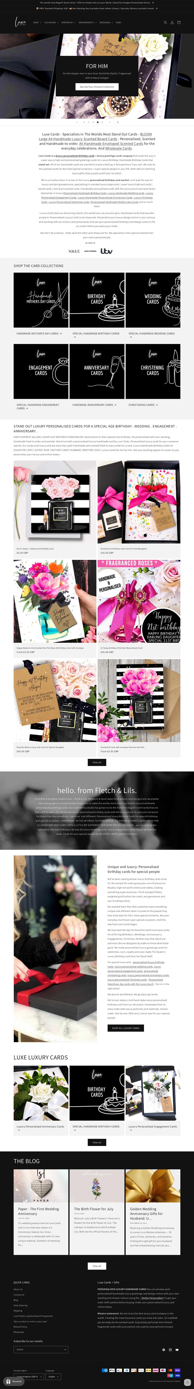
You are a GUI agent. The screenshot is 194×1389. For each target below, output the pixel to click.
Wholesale (19, 1332)
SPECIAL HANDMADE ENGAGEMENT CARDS (38, 406)
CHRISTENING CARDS (142, 405)
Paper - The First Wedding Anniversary (38, 1211)
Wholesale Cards (118, 148)
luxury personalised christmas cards (127, 979)
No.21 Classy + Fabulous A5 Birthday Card (35, 549)
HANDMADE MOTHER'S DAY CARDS (38, 333)
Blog (16, 1300)
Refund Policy (20, 1326)
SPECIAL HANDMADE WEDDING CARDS (152, 333)
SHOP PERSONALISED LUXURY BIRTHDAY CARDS (97, 83)
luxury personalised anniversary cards (148, 975)
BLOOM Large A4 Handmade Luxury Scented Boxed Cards (95, 136)
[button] (37, 22)
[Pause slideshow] (117, 122)
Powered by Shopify (173, 1381)
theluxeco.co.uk (160, 1381)
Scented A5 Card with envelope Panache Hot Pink (122, 747)
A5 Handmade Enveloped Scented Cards (111, 143)
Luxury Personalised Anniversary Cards (40, 1126)
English (52, 1376)
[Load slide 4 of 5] (97, 122)
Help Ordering (20, 1305)
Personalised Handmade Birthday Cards (85, 193)
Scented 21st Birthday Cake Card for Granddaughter (124, 549)
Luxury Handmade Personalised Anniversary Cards (105, 197)
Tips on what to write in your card (30, 1321)
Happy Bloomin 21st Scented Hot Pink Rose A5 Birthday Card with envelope (50, 648)
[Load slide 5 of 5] (102, 122)
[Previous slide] (76, 122)
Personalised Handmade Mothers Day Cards (114, 202)
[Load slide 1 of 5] (84, 122)
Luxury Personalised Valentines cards (69, 202)
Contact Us (19, 1294)
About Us (18, 1289)
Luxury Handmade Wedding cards (126, 193)
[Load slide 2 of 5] (88, 122)
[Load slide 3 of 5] (93, 122)
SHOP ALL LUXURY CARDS (125, 1028)
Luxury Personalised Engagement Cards (153, 1126)
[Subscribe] (64, 1349)
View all (97, 762)
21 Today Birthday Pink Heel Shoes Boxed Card (121, 648)
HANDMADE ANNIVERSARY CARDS (93, 405)
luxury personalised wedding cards (134, 966)
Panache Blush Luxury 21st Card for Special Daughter (40, 747)
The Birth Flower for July (93, 1209)
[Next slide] (109, 122)
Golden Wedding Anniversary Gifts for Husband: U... (146, 1214)
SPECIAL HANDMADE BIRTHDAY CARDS (96, 333)
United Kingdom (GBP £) (27, 1376)
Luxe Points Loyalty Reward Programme (33, 1316)
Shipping (18, 1310)
